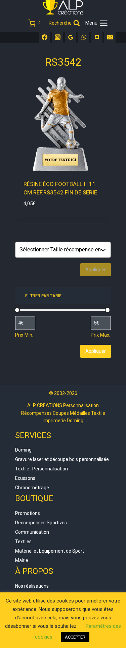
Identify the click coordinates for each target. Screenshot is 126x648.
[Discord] (96, 37)
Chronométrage (32, 487)
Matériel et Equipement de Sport (49, 551)
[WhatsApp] (83, 37)
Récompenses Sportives (41, 522)
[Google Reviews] (70, 37)
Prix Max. (100, 335)
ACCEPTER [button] (75, 637)
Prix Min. (24, 335)
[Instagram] (57, 37)
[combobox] (59, 250)
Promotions (27, 513)
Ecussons (25, 478)
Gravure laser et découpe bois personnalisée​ (62, 459)
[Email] (110, 37)
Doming (23, 450)
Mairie (21, 560)
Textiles (23, 541)
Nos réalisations (32, 586)
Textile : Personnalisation (41, 468)
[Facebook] (44, 37)
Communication (32, 532)
